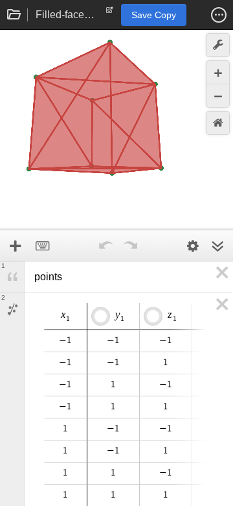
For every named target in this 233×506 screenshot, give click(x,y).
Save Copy (153, 15)
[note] (109, 12)
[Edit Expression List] (193, 246)
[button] (219, 15)
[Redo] (130, 246)
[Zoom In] (217, 72)
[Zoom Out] (217, 95)
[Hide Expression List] (217, 246)
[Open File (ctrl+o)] (14, 15)
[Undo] (105, 246)
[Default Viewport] (218, 123)
